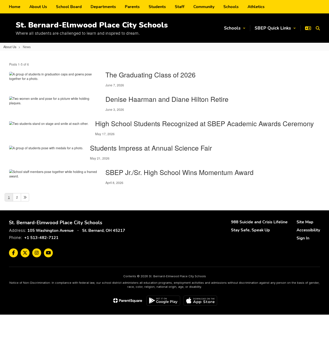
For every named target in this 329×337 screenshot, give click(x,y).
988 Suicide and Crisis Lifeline (259, 222)
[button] (235, 28)
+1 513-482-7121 (41, 237)
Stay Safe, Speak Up (250, 230)
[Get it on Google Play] (163, 301)
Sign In (303, 238)
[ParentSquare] (127, 300)
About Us (9, 47)
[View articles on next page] (25, 197)
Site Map (305, 222)
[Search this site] (318, 28)
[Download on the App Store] (200, 301)
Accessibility (308, 230)
